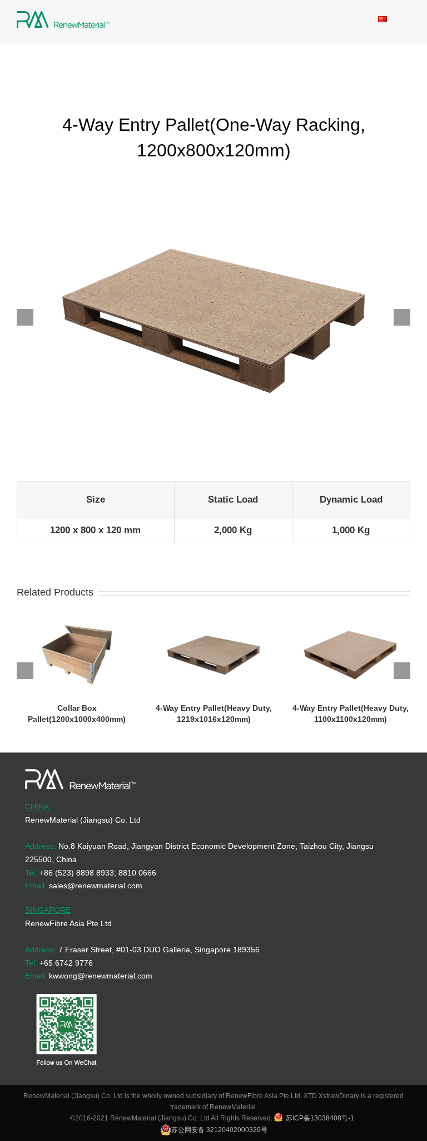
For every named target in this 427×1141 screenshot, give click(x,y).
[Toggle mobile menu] (405, 20)
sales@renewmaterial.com (95, 885)
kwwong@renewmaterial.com (100, 975)
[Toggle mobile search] (362, 20)
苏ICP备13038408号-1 (320, 1118)
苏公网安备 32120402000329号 (219, 1130)
